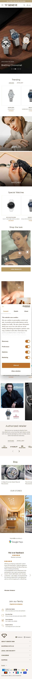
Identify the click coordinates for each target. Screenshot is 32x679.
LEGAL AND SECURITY (8, 650)
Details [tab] (16, 311)
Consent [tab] (5, 311)
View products (16, 269)
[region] (16, 41)
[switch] (27, 346)
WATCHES (11, 82)
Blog (15, 462)
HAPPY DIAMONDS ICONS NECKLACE (11, 375)
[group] (16, 41)
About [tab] (26, 311)
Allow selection (16, 371)
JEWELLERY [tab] (20, 440)
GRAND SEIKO (11, 107)
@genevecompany (16, 604)
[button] (19, 451)
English (3, 665)
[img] (16, 555)
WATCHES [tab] (11, 440)
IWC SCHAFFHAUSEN (11, 217)
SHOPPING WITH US (7, 646)
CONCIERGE (5, 655)
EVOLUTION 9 (11, 109)
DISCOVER (4, 531)
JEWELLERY (20, 82)
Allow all (16, 365)
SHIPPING (4, 660)
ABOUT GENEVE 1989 (8, 641)
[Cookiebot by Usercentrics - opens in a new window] (23, 306)
